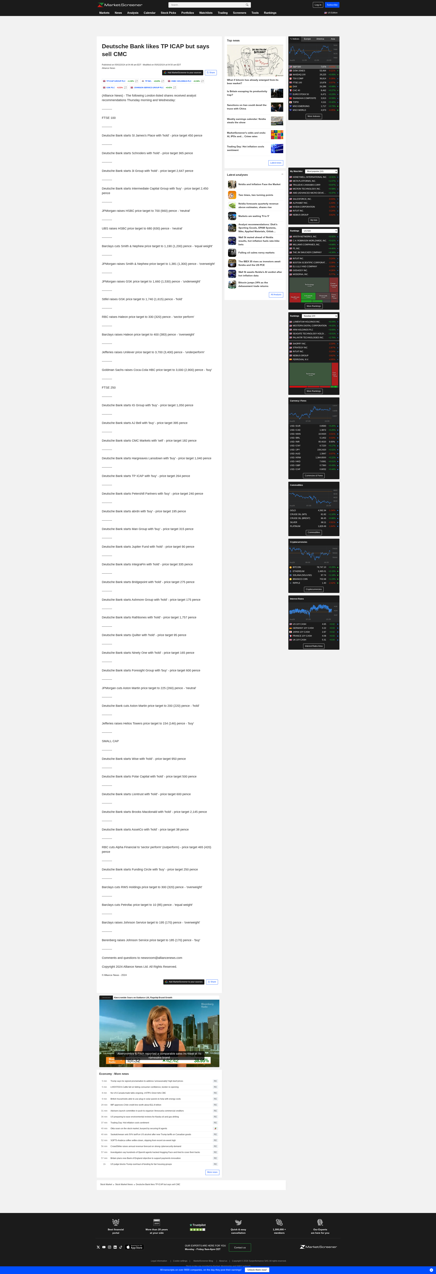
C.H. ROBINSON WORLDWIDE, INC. (310, 241)
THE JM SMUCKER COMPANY (307, 252)
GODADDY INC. (300, 270)
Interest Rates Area (314, 646)
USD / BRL (295, 438)
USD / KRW (295, 457)
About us (223, 1261)
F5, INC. (296, 248)
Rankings (270, 12)
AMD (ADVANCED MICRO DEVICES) (310, 193)
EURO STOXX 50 (301, 94)
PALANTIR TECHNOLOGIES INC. (308, 337)
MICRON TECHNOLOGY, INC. (307, 189)
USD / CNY (295, 445)
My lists (313, 220)
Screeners (239, 12)
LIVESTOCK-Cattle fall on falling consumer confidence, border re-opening (145, 1087)
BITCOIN (297, 567)
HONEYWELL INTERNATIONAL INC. (310, 177)
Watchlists (206, 12)
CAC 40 (296, 90)
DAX (295, 86)
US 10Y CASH (299, 624)
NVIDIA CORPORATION (304, 207)
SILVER (293, 522)
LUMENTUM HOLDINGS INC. (306, 322)
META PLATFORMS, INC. (304, 181)
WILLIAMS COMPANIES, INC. (306, 244)
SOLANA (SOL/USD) (302, 575)
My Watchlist (296, 171)
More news (212, 1172)
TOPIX (296, 102)
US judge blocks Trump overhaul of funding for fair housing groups (141, 1164)
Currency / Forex (298, 401)
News (118, 12)
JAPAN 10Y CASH (301, 632)
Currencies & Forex (314, 475)
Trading (223, 12)
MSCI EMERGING (301, 106)
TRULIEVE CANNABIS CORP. (307, 185)
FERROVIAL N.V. (301, 359)
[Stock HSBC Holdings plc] (202, 81)
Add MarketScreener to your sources (184, 72)
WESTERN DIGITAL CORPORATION (310, 325)
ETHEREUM (298, 571)
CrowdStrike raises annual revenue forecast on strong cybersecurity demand (146, 1146)
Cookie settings (180, 1261)
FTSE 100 (297, 82)
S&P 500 (297, 67)
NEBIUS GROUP (300, 215)
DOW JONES (299, 71)
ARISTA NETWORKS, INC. (305, 236)
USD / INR (295, 442)
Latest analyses (237, 174)
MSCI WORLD (299, 110)
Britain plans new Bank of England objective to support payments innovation (146, 1158)
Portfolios (187, 12)
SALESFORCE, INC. (302, 199)
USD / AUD (295, 453)
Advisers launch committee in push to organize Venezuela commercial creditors (147, 1111)
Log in (318, 4)
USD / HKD (295, 461)
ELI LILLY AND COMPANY (305, 266)
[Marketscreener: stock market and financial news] (120, 4)
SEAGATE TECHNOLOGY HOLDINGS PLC (310, 333)
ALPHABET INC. (300, 203)
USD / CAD (295, 430)
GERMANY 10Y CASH (303, 628)
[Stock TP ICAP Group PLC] (136, 81)
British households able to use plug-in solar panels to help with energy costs (146, 1099)
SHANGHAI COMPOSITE (304, 98)
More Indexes (314, 116)
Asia (333, 39)
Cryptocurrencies (298, 542)
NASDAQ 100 (299, 74)
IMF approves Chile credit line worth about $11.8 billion (136, 1105)
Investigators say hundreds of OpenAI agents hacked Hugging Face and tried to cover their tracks (155, 1152)
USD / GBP (295, 465)
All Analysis (276, 294)
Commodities (296, 485)
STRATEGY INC (300, 347)
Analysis (132, 12)
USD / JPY (295, 450)
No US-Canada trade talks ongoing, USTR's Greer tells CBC (138, 1093)
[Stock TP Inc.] (162, 81)
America (320, 39)
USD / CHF (295, 469)
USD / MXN (295, 434)
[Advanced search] (247, 5)
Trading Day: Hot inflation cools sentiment (130, 1123)
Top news (233, 40)
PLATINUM (295, 526)
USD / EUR (295, 426)
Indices (295, 39)
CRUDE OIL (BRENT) (300, 518)
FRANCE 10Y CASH (302, 636)
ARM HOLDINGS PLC (303, 330)
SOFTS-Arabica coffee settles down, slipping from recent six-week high (143, 1140)
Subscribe (332, 4)
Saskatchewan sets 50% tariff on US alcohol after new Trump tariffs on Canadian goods (151, 1134)
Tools (255, 12)
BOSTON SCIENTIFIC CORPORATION (310, 262)
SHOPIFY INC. (299, 344)
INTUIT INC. (298, 211)
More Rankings (314, 306)
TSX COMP (298, 78)
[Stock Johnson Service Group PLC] (174, 87)
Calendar (149, 12)
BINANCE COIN (300, 579)
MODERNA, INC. (300, 274)
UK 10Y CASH (299, 640)
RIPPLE (296, 583)
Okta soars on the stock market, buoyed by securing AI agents (139, 1128)
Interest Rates (297, 599)
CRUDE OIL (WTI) (298, 514)
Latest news (275, 163)
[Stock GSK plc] (125, 87)
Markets (104, 12)
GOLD (293, 510)
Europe (307, 39)
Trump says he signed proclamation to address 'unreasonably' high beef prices (147, 1081)
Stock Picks (168, 12)
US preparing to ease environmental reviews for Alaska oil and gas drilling (145, 1117)
